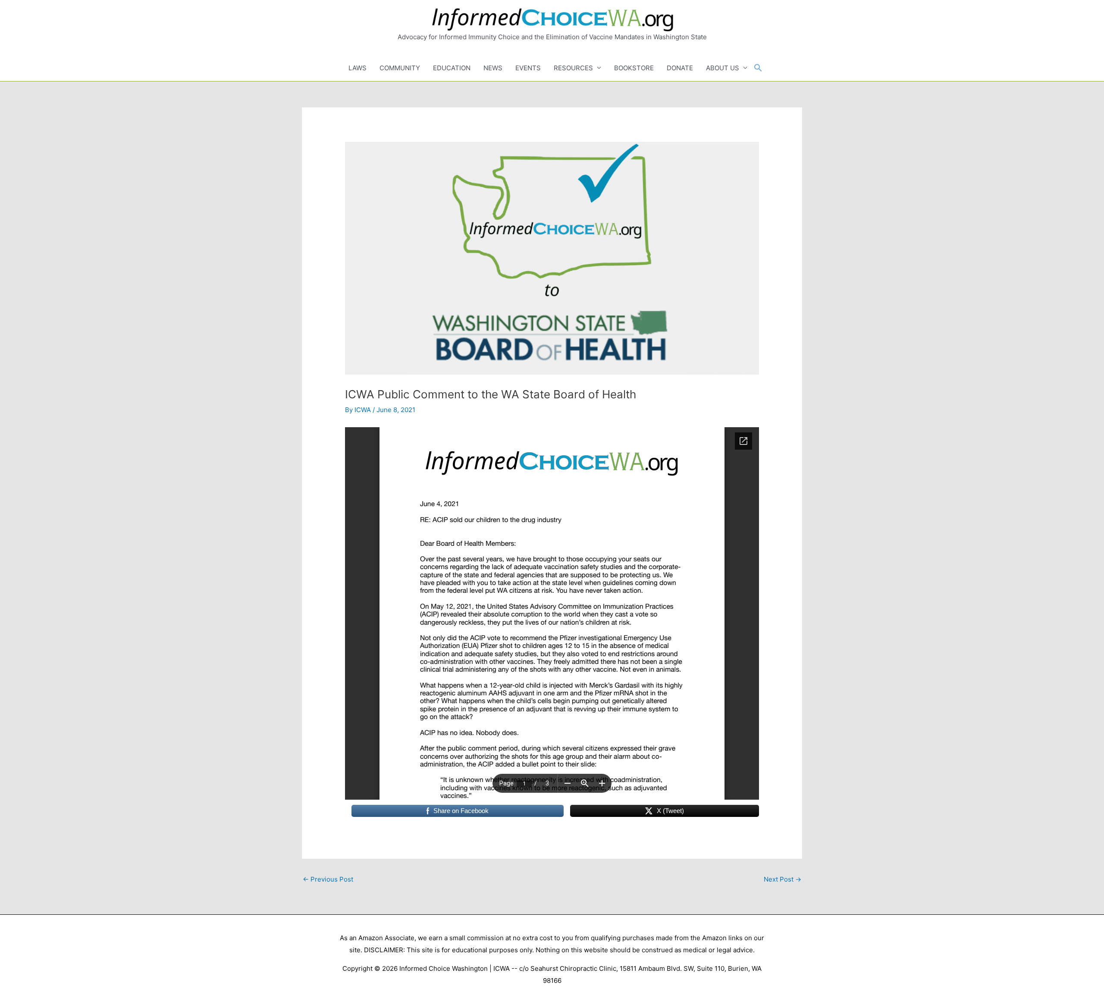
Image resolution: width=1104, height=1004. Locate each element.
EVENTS (528, 68)
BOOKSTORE (634, 68)
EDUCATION (451, 68)
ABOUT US (722, 68)
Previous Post (328, 879)
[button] (758, 68)
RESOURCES (573, 68)
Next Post (782, 879)
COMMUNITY (400, 68)
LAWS (357, 68)
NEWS (492, 68)
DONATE (680, 68)
